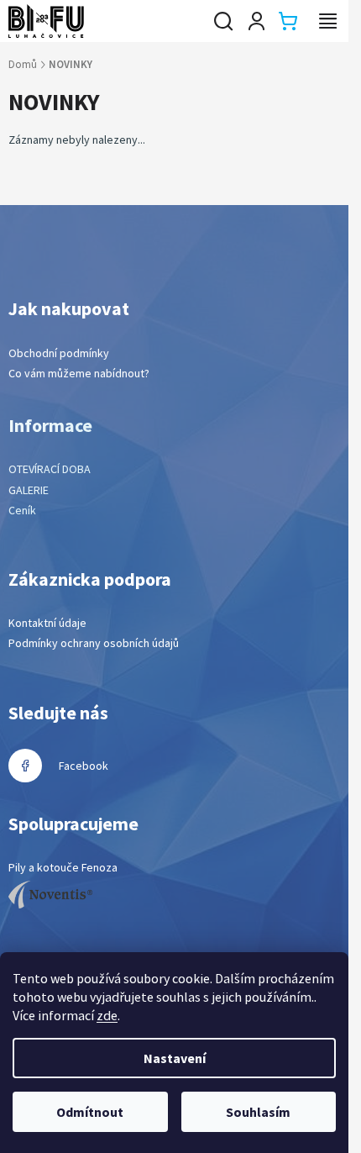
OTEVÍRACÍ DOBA (49, 468)
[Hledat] (223, 21)
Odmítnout (89, 1111)
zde (107, 1015)
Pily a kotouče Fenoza (63, 867)
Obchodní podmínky (58, 353)
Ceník (22, 510)
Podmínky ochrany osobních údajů (93, 642)
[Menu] (327, 21)
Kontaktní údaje (47, 622)
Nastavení (175, 1058)
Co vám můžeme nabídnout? (78, 373)
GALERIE (28, 490)
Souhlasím (258, 1111)
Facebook (83, 765)
